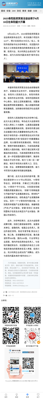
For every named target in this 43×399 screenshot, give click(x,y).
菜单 (40, 9)
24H (14, 11)
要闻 (3, 11)
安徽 (8, 11)
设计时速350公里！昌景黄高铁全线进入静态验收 (22, 292)
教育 (24, 11)
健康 (30, 11)
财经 (19, 11)
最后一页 (11, 295)
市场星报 (23, 26)
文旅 (35, 11)
